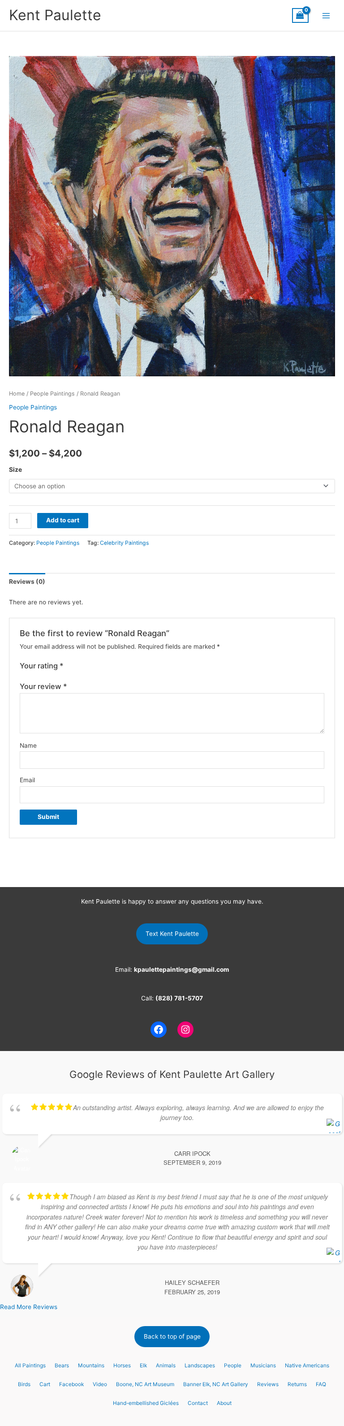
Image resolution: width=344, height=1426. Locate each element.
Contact (198, 1403)
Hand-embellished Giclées (146, 1403)
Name (28, 745)
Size (15, 469)
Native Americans (307, 1365)
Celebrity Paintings (124, 542)
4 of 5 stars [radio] (98, 666)
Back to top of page (172, 1336)
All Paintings (30, 1365)
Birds (24, 1384)
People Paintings (52, 393)
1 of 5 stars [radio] (70, 666)
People (232, 1365)
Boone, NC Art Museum (145, 1384)
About (224, 1403)
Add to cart (62, 520)
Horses (122, 1365)
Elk (143, 1365)
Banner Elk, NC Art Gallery (215, 1384)
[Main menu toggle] (326, 15)
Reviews (268, 1384)
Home (17, 393)
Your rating (42, 665)
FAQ (321, 1384)
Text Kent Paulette (172, 933)
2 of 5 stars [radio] (79, 666)
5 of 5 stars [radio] (107, 666)
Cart (44, 1384)
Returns (297, 1384)
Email (27, 780)
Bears (62, 1365)
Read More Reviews (28, 1306)
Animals (166, 1365)
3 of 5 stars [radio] (89, 666)
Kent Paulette (55, 15)
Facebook (71, 1384)
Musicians (263, 1365)
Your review (43, 686)
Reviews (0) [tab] (27, 581)
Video (100, 1384)
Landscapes (200, 1365)
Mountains (91, 1365)
